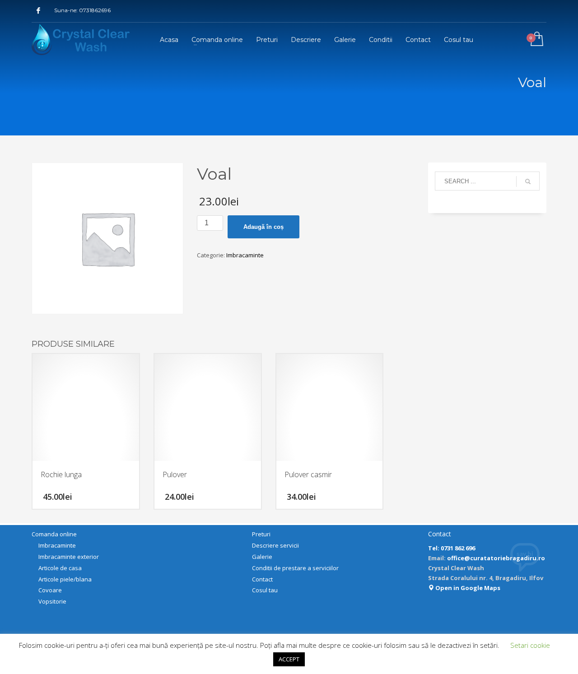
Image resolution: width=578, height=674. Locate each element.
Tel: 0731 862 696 (451, 548)
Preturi (261, 534)
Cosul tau (265, 590)
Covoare (50, 590)
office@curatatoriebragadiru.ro (496, 558)
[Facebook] (38, 10)
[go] (528, 181)
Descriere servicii (275, 545)
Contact (262, 579)
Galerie (262, 557)
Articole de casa (60, 568)
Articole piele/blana (65, 579)
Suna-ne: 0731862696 (82, 10)
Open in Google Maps (467, 588)
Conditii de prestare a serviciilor (295, 568)
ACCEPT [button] (289, 659)
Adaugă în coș (263, 226)
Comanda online (54, 534)
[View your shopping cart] (536, 40)
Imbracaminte (245, 255)
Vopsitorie (52, 601)
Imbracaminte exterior (68, 557)
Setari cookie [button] (530, 645)
